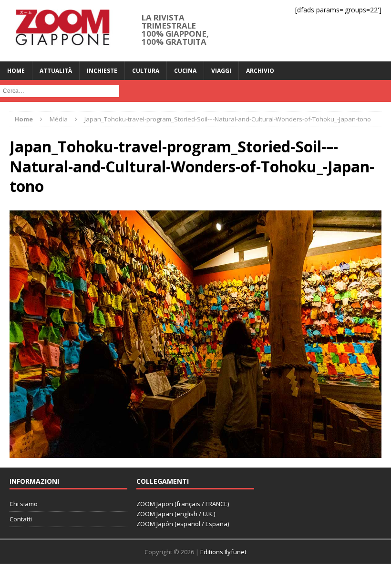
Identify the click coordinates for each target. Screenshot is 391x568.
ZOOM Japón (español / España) (182, 523)
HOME (16, 71)
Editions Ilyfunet (223, 552)
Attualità (56, 71)
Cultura (145, 71)
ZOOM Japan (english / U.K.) (175, 513)
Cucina (185, 71)
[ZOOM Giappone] (62, 30)
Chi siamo (24, 503)
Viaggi (221, 71)
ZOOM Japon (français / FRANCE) (182, 503)
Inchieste (102, 71)
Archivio (260, 71)
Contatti (21, 519)
